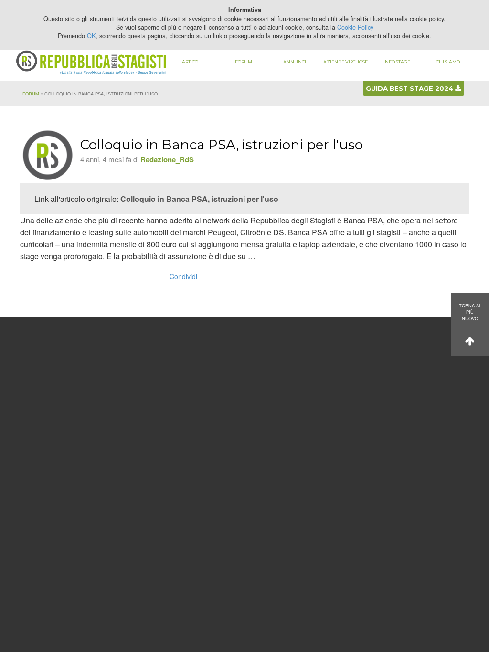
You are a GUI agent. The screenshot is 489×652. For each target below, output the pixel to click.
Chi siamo (448, 61)
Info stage (396, 61)
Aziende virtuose (345, 61)
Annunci (294, 61)
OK (91, 36)
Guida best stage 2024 (410, 88)
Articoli (192, 61)
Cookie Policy (355, 27)
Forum (243, 61)
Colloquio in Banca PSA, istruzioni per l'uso (199, 198)
